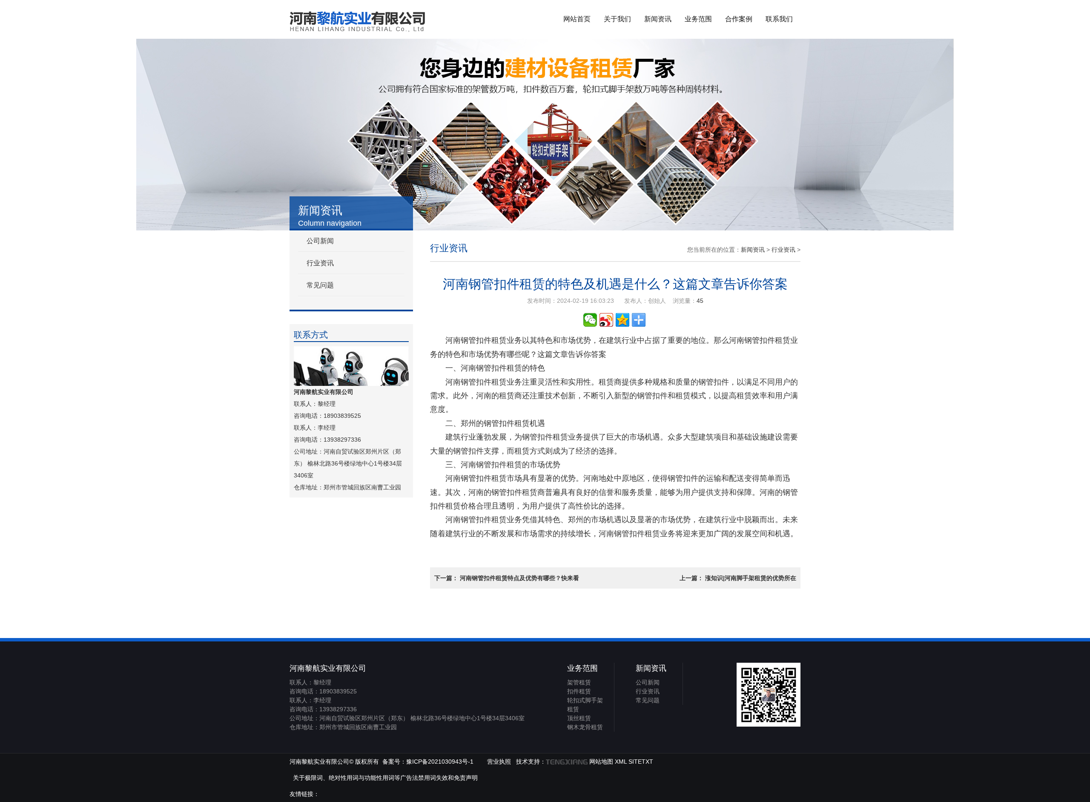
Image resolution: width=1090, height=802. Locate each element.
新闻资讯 (657, 19)
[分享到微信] (590, 320)
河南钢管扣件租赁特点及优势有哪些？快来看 (519, 578)
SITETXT (640, 761)
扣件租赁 (579, 691)
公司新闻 (320, 240)
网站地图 (601, 761)
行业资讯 (320, 263)
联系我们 (779, 19)
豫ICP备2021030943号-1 (439, 761)
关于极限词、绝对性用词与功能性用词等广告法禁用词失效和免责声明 (385, 777)
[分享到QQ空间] (622, 320)
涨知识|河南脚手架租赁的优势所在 (750, 578)
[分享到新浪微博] (606, 320)
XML (621, 761)
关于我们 (617, 19)
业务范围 (698, 19)
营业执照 (499, 761)
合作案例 (738, 19)
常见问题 (320, 285)
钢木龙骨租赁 (585, 727)
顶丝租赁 (579, 718)
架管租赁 (579, 682)
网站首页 (577, 19)
